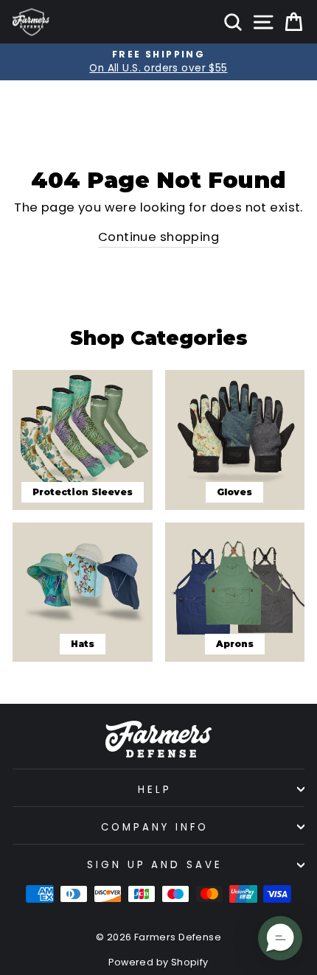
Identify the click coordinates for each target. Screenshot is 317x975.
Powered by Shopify (158, 962)
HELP (155, 790)
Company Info (155, 827)
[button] (280, 938)
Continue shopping (158, 236)
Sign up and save (155, 865)
